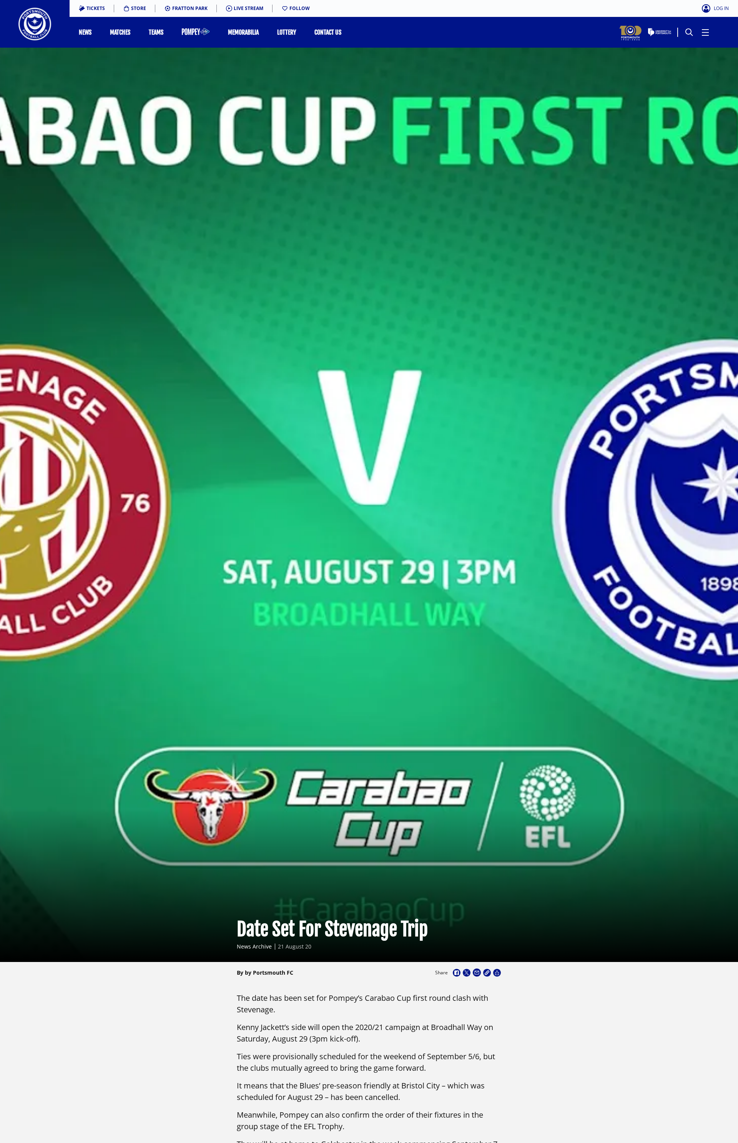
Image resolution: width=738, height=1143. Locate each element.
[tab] (92, 8)
